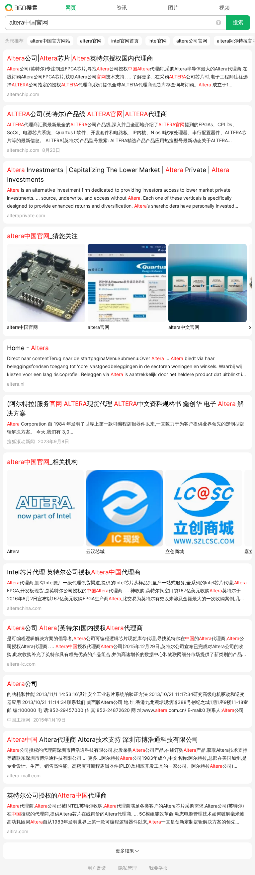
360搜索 (23, 7)
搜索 (238, 22)
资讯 (122, 7)
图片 (173, 7)
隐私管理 (127, 868)
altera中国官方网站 (50, 41)
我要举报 (158, 868)
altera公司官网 (191, 41)
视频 (224, 7)
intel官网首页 (125, 41)
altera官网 (91, 41)
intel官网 (157, 41)
